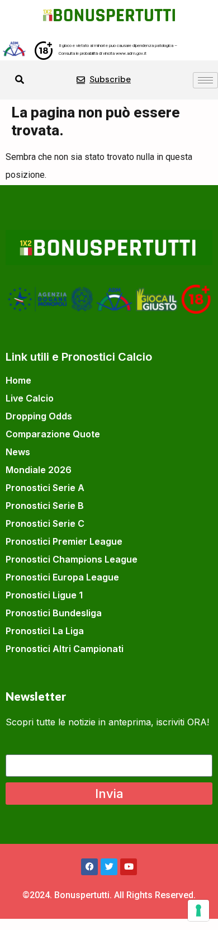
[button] (19, 80)
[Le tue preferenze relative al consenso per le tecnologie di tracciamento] (198, 910)
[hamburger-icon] (205, 80)
